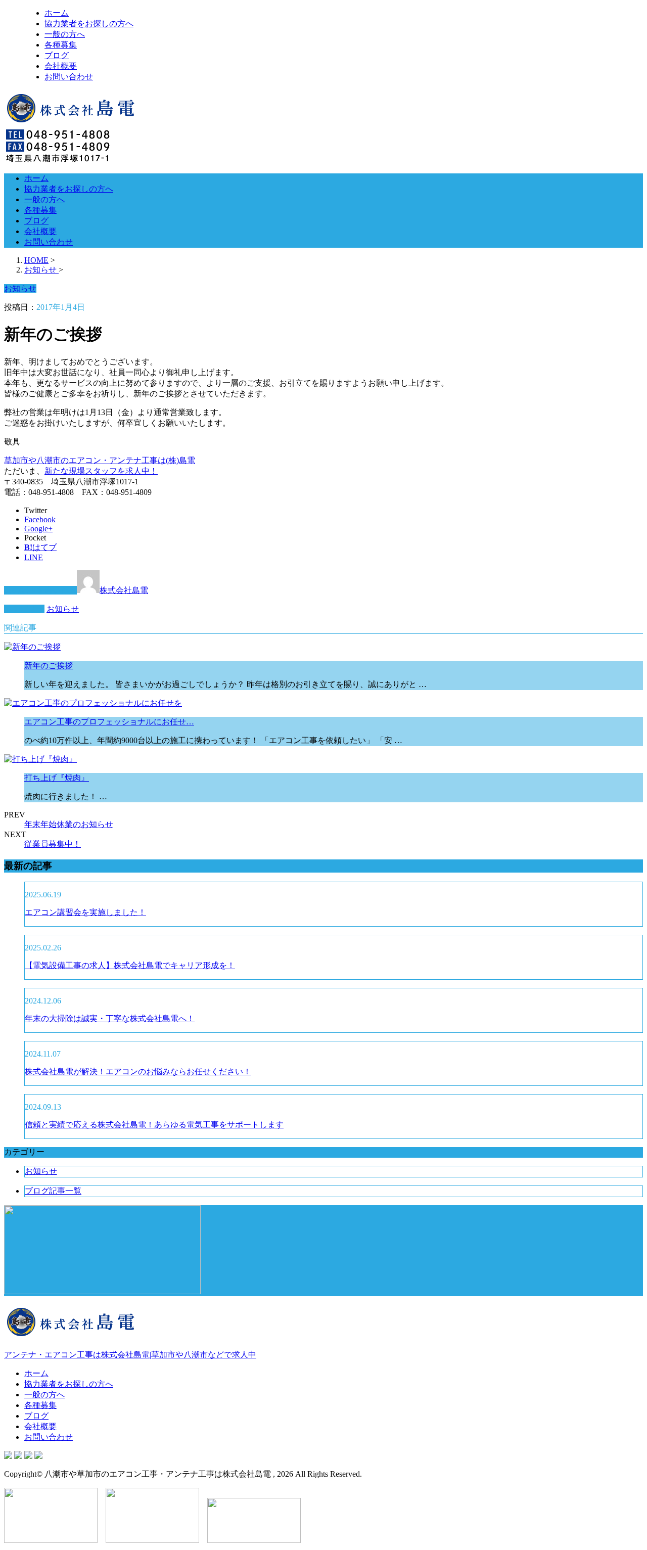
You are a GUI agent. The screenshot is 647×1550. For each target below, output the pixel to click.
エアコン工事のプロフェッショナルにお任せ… (109, 721)
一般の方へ (64, 34)
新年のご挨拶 (48, 665)
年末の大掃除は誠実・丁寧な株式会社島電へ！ (110, 1018)
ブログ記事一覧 (53, 1191)
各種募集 (60, 44)
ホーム (56, 13)
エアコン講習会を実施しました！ (85, 912)
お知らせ (63, 609)
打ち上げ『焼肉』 (56, 777)
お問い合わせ (68, 76)
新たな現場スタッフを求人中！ (101, 471)
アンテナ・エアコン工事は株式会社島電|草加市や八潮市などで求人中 (130, 1354)
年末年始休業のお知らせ (68, 824)
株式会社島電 (124, 590)
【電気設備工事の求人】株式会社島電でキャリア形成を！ (130, 965)
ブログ (56, 55)
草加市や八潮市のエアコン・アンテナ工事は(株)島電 (99, 460)
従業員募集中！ (52, 844)
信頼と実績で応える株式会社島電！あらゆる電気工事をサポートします (154, 1124)
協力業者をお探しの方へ (88, 23)
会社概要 (60, 66)
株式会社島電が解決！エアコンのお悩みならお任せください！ (138, 1071)
